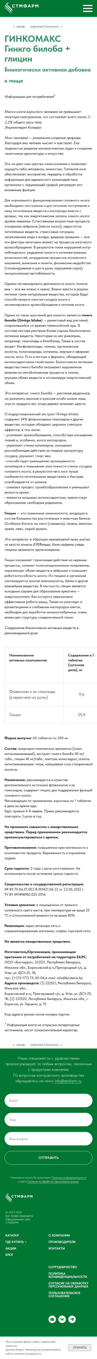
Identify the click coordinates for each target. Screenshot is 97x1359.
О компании (59, 1235)
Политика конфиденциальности (67, 1275)
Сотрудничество (62, 1267)
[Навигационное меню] (87, 8)
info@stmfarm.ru (68, 1080)
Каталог (12, 1235)
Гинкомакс (46, 26)
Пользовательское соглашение (64, 1294)
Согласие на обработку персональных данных (53, 1181)
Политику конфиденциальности (68, 1177)
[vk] (62, 1322)
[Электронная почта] (52, 1322)
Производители (62, 1241)
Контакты (56, 1248)
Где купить (14, 1241)
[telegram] (72, 1322)
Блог (9, 1254)
